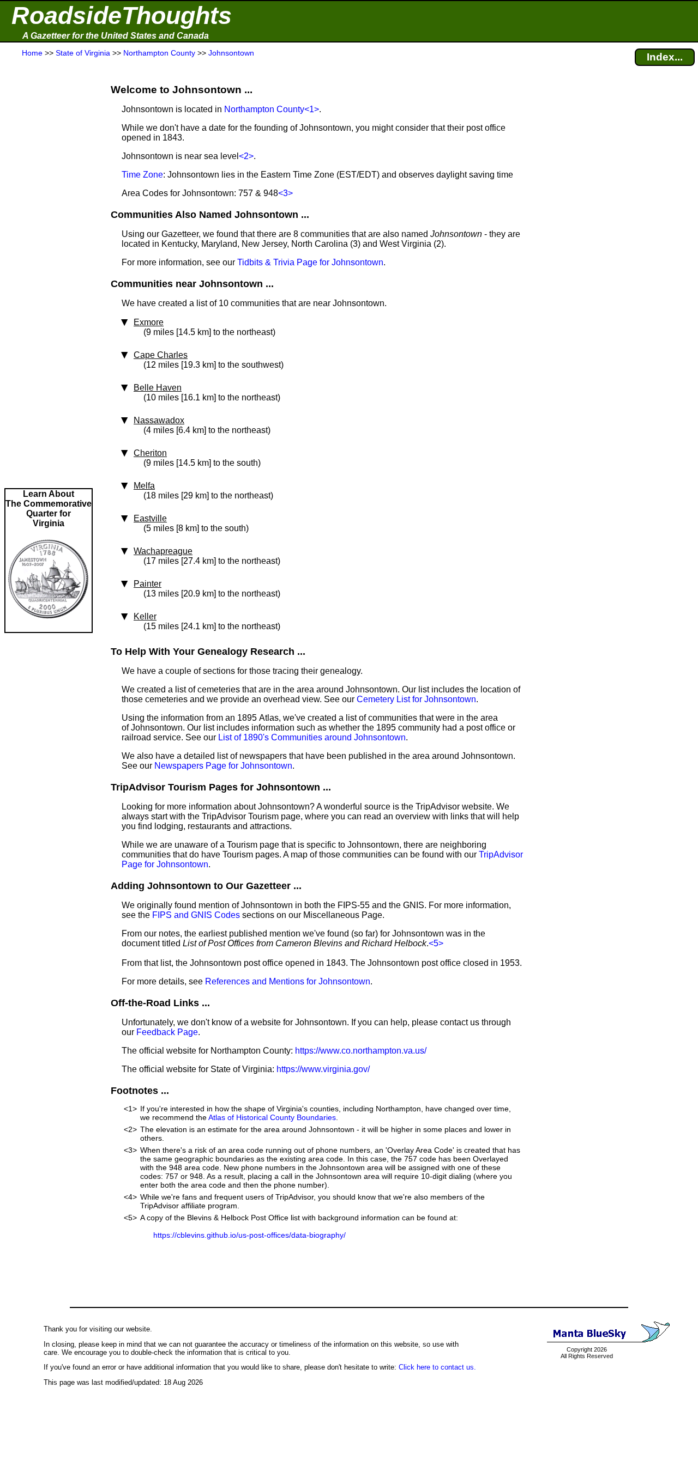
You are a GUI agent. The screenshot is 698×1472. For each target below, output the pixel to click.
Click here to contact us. (437, 1367)
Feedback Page (167, 1032)
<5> (436, 943)
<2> (246, 156)
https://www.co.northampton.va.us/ (360, 1050)
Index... (665, 57)
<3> (285, 193)
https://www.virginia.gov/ (323, 1069)
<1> (311, 109)
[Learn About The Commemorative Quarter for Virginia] (48, 626)
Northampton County (264, 109)
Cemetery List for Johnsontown (416, 699)
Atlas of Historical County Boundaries (272, 1117)
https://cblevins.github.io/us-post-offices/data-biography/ (249, 1235)
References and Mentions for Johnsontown (287, 981)
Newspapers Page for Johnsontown (223, 765)
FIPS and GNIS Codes (196, 915)
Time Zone (142, 174)
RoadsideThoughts (121, 15)
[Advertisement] (48, 273)
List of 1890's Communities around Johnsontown (312, 737)
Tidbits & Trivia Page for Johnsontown (310, 262)
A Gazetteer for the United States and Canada (115, 35)
